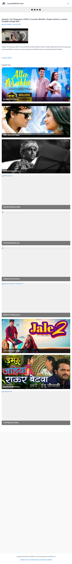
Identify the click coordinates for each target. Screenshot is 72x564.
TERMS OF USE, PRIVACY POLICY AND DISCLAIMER (36, 560)
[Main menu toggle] (68, 3)
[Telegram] (32, 10)
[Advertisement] (36, 492)
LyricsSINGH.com (15, 3)
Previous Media (6, 58)
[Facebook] (34, 10)
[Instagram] (40, 10)
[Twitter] (37, 10)
